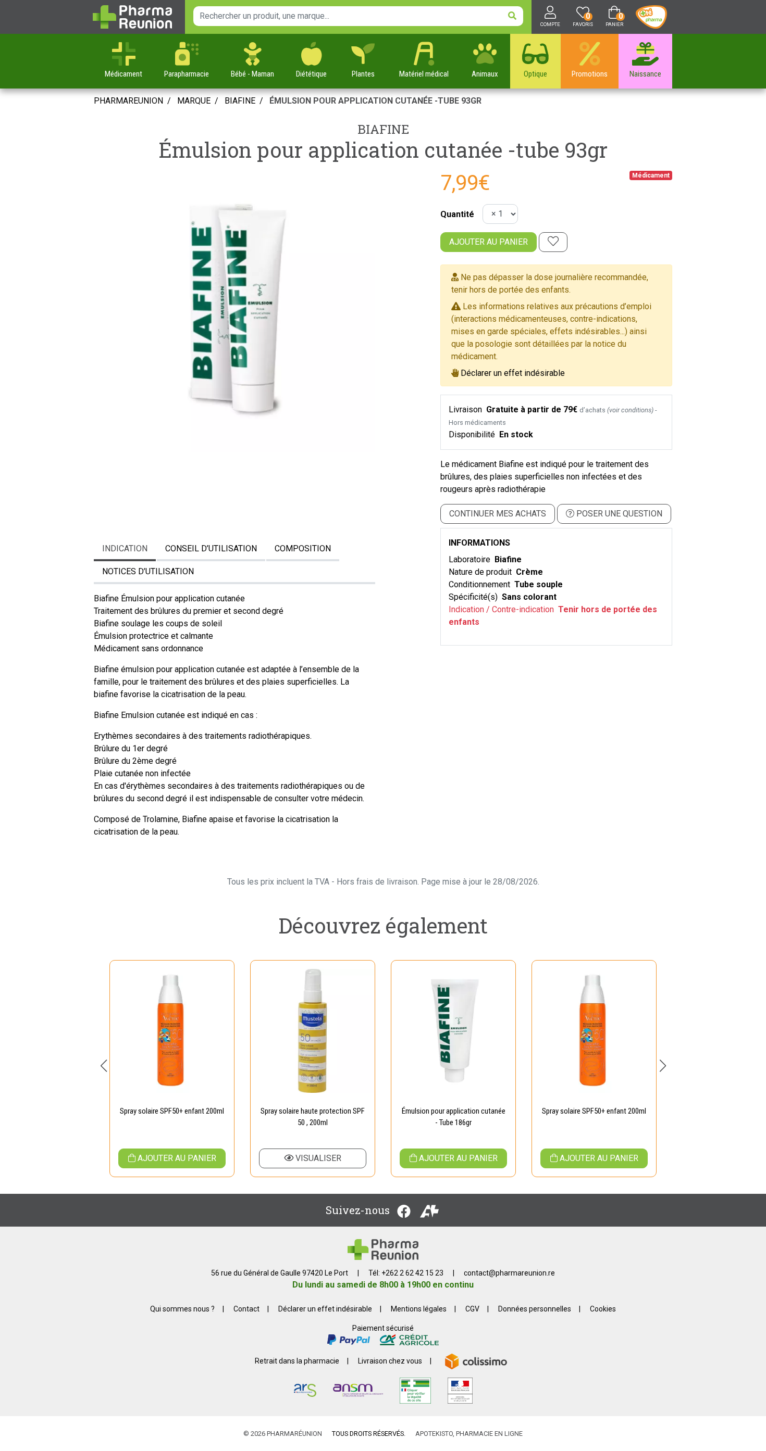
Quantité (457, 214)
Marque (194, 101)
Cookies (603, 1309)
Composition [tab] (303, 548)
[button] (103, 1065)
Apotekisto (469, 1433)
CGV (472, 1309)
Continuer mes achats (497, 514)
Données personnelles (534, 1309)
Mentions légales (419, 1309)
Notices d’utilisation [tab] (148, 571)
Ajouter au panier (488, 242)
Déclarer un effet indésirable (513, 373)
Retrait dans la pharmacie (297, 1361)
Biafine (383, 129)
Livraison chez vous (390, 1361)
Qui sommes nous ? (182, 1309)
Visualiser (317, 1158)
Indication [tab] (124, 548)
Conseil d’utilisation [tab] (211, 548)
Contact (246, 1309)
